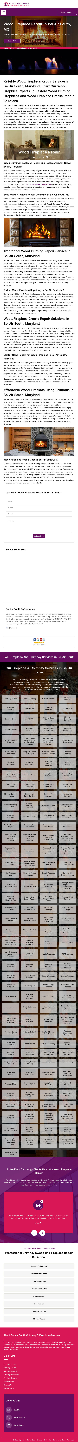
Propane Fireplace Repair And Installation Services (67, 837)
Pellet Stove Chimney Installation (48, 919)
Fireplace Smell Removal (67, 898)
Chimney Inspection (67, 699)
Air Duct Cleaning (48, 1044)
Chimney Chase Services (10, 785)
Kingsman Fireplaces (29, 954)
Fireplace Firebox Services (48, 863)
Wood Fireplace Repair (48, 816)
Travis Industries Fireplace (29, 1008)
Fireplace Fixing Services (67, 1105)
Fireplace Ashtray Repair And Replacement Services (67, 851)
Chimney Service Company (29, 1063)
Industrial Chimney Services (29, 885)
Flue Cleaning (30, 708)
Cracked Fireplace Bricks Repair (48, 1142)
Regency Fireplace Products (29, 942)
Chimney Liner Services (67, 785)
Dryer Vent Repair (11, 1073)
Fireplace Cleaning (10, 708)
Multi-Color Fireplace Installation (67, 931)
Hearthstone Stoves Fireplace (48, 1008)
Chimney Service (48, 699)
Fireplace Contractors (10, 816)
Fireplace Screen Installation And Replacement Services (67, 1020)
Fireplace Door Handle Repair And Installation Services (48, 851)
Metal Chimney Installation (10, 753)
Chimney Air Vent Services (29, 931)
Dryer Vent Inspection (29, 1053)
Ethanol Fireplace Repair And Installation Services (29, 837)
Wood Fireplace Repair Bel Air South (23, 48)
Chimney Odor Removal (10, 909)
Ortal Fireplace (10, 996)
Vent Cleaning (29, 1044)
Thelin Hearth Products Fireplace (11, 1020)
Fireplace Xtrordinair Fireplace (29, 996)
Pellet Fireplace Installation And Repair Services (11, 942)
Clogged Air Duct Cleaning (67, 1053)
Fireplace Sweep (48, 806)
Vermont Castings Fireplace (67, 965)
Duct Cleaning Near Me (29, 1084)
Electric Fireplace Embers (67, 919)
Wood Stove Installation (10, 1105)
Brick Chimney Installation (67, 741)
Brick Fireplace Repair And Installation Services (10, 1142)
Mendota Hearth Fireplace (67, 986)
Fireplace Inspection (67, 763)
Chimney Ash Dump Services (29, 795)
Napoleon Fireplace (29, 965)
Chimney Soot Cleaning (48, 719)
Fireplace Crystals (48, 931)
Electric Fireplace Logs (48, 874)
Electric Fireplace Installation (67, 826)
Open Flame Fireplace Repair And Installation (67, 1117)
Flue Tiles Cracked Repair (29, 909)
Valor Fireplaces (67, 942)
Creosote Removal (48, 708)
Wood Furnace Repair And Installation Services (10, 837)
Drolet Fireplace (48, 996)
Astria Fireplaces (48, 954)
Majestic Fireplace (48, 965)
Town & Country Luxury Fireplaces (10, 954)
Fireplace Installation (29, 729)
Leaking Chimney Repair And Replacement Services (67, 886)
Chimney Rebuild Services (29, 1033)
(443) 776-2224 (67, 12)
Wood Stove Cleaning (29, 1105)
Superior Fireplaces (48, 942)
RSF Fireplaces (67, 954)
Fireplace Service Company (10, 1063)
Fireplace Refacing (67, 753)
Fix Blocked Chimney (48, 885)
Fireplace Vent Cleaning (67, 805)
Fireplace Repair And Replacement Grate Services (29, 863)
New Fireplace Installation (48, 729)
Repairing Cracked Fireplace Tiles (10, 898)
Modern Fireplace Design (10, 919)
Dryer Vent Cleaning (11, 1043)
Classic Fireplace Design (67, 909)
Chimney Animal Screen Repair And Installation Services (48, 741)
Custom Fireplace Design (29, 919)
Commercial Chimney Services (67, 874)
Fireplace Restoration (67, 729)
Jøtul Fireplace (29, 986)
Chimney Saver (29, 775)
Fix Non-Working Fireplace (10, 741)
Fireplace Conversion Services (29, 1117)
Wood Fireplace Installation (29, 826)
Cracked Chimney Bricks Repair (48, 898)
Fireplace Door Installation (29, 851)
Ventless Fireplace (10, 1117)
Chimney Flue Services (48, 785)
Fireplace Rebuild (29, 816)
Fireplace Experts (48, 1063)
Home (6, 48)
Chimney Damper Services (10, 795)
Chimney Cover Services (29, 785)
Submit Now (39, 536)
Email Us (17, 1410)
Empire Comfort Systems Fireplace (67, 1008)
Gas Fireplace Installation (48, 826)
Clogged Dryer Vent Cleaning (48, 1053)
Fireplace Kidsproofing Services (67, 1033)
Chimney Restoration (29, 763)
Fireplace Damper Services (67, 863)
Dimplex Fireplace (67, 976)
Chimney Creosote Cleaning (67, 719)
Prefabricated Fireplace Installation (48, 837)
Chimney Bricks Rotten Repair (29, 898)
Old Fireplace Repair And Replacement (11, 775)
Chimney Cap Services (67, 775)
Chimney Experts (67, 1063)
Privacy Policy (9, 1388)
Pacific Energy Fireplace (48, 986)
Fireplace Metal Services (10, 863)
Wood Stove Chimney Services (48, 1105)
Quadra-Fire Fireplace (10, 986)
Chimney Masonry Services (29, 805)
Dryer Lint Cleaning (67, 1043)
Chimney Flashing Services (10, 805)
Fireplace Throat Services (29, 874)
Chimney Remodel (48, 1129)
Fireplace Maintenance (48, 1094)
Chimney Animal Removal (48, 1020)
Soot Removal (67, 708)
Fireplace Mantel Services (10, 1153)
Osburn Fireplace (48, 976)
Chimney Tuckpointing (10, 763)
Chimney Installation (29, 719)
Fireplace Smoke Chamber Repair (48, 753)
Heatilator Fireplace (11, 965)
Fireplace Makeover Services (29, 1129)
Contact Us (12, 41)
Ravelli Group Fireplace (30, 1020)
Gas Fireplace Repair (67, 816)
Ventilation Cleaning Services (10, 1129)
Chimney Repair (11, 719)
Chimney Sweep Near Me (48, 1084)
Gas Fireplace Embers (11, 931)
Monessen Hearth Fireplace (67, 996)
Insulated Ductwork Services (67, 1129)
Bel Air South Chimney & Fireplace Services (43, 1440)
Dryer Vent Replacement (30, 1073)
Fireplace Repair (11, 730)
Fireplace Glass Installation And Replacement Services (11, 851)
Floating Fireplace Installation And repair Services (67, 1142)
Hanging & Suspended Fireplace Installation (48, 1117)
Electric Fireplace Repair (10, 826)
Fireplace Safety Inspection (48, 1073)
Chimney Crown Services (48, 775)
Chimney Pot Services (48, 795)
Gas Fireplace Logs (11, 874)
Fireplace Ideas (10, 1084)
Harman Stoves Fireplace (29, 976)
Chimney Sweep (11, 699)
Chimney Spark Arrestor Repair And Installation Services (29, 741)
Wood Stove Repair (67, 1094)
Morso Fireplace (11, 1008)
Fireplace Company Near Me (29, 1094)
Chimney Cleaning (29, 699)
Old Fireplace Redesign (48, 909)
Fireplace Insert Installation (11, 1033)
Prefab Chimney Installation (48, 1033)
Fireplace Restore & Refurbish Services (29, 1142)
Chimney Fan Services (67, 795)
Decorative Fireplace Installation (67, 1073)
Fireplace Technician (10, 1094)
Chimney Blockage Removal (48, 763)
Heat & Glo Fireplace (10, 976)
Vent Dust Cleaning (10, 1053)
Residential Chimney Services (10, 885)
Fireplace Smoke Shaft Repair (29, 753)
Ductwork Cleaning (67, 1084)
